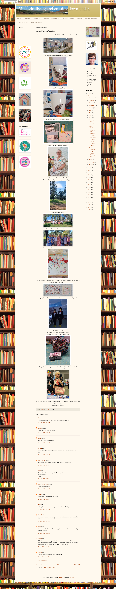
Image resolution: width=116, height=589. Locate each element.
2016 (89, 187)
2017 (89, 185)
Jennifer (40, 428)
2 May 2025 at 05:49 (43, 547)
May (90, 115)
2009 (89, 204)
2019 (89, 180)
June (90, 113)
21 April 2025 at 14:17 (44, 509)
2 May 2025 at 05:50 (43, 557)
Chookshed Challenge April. (92, 155)
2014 (89, 192)
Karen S (40, 494)
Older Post (77, 564)
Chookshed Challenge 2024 (32, 18)
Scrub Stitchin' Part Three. (92, 136)
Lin (39, 418)
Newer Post (39, 564)
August (91, 108)
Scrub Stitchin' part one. (92, 144)
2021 (89, 175)
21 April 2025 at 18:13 (44, 521)
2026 (89, 93)
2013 (89, 195)
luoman (61, 577)
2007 (89, 209)
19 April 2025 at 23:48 (44, 443)
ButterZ (40, 448)
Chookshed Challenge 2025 (51, 18)
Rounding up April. (92, 120)
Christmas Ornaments (68, 18)
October (91, 103)
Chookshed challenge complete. (92, 149)
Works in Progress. (22, 22)
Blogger (72, 577)
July (90, 110)
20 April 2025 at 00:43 (44, 455)
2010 (89, 202)
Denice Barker (41, 460)
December (92, 98)
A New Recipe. (93, 124)
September (92, 105)
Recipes (79, 18)
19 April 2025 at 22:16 (44, 433)
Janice (39, 527)
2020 (89, 177)
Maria (39, 438)
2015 (89, 190)
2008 (89, 207)
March (91, 159)
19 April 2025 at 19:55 (44, 422)
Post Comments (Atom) (49, 567)
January (91, 164)
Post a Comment (42, 560)
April (90, 118)
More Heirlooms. (92, 127)
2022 (89, 172)
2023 (89, 170)
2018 (89, 182)
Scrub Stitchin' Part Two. (92, 140)
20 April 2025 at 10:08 (44, 489)
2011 (89, 199)
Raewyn (40, 538)
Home (19, 18)
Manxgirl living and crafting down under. (54, 8)
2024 (89, 167)
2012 (89, 197)
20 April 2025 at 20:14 (44, 499)
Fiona (39, 470)
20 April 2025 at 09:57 (44, 479)
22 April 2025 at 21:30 (44, 533)
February (91, 162)
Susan (39, 504)
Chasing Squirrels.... (37, 22)
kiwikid (40, 515)
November (92, 100)
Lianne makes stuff (43, 484)
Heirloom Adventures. (91, 18)
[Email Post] (53, 409)
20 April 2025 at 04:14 (44, 465)
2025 (89, 96)
